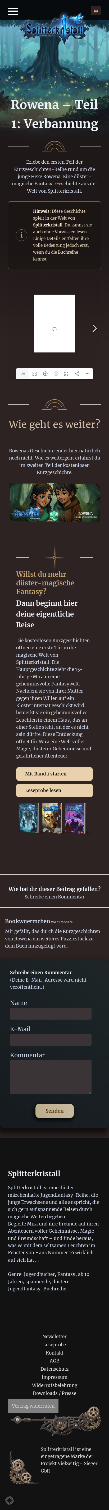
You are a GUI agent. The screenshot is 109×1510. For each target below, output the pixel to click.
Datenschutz (54, 1369)
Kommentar (27, 1055)
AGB (55, 1361)
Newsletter (54, 1336)
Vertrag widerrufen (33, 1406)
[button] (9, 1500)
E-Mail (20, 1029)
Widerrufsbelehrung (54, 1385)
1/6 (22, 374)
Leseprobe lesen (43, 790)
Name (18, 1003)
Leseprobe (54, 1345)
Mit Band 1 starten (46, 774)
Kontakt (54, 1353)
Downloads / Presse (54, 1393)
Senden (55, 1111)
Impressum (54, 1377)
